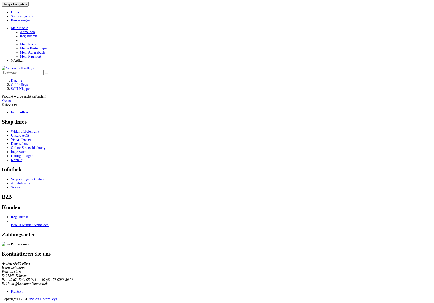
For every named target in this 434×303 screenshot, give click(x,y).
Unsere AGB (20, 135)
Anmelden (27, 32)
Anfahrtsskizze (21, 183)
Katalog (16, 80)
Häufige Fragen (22, 156)
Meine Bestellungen (34, 48)
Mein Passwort (30, 56)
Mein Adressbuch (32, 52)
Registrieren (28, 36)
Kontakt (16, 160)
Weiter (6, 100)
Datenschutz (19, 144)
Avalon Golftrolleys (43, 299)
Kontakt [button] (16, 291)
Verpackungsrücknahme (28, 179)
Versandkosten (21, 139)
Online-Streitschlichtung (28, 148)
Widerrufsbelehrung (25, 131)
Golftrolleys (19, 85)
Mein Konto (28, 44)
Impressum (18, 152)
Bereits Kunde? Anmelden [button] (30, 225)
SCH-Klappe (20, 89)
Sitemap (16, 187)
